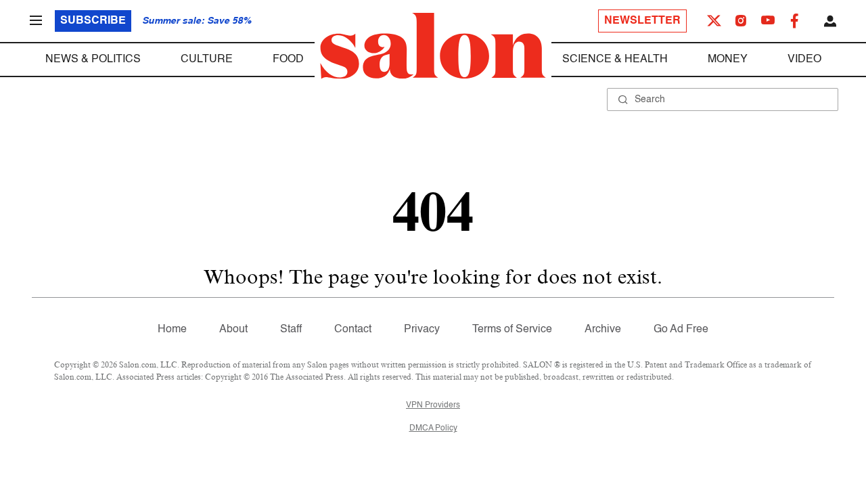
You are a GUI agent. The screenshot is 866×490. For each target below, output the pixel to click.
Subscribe (93, 21)
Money (728, 59)
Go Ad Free (681, 329)
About (233, 329)
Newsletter (642, 21)
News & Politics (93, 59)
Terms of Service (512, 329)
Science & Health (615, 59)
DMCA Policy (433, 428)
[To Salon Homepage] (433, 46)
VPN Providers (433, 405)
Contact (352, 329)
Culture (207, 59)
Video (804, 59)
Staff (291, 329)
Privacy (422, 329)
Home (172, 329)
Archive (603, 329)
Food (288, 59)
